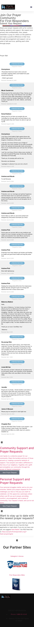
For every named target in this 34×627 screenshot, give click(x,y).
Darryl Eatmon (6, 114)
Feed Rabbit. (15, 529)
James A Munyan (7, 409)
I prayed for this (17, 64)
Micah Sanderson (7, 90)
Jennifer (4, 387)
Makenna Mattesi (7, 302)
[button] (31, 7)
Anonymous (5, 69)
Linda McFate (6, 367)
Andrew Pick (5, 230)
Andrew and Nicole (7, 176)
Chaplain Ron (6, 424)
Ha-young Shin (6, 342)
